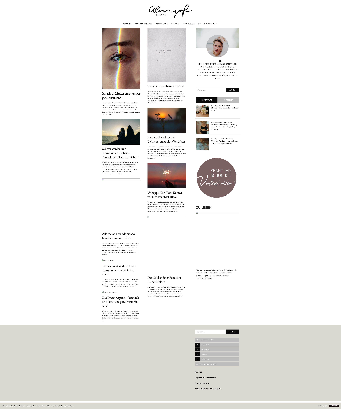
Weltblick (127, 24)
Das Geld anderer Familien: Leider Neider (164, 280)
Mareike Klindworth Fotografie (208, 389)
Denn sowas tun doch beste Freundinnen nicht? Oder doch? (118, 270)
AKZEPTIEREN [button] (334, 406)
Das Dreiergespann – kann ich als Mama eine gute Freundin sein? (120, 302)
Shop (199, 24)
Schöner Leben (161, 24)
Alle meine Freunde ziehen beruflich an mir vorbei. (118, 236)
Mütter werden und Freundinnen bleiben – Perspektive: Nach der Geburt (120, 153)
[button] (213, 24)
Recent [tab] (229, 100)
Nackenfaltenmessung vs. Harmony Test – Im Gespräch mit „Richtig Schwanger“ (224, 126)
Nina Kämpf (226, 105)
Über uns (207, 24)
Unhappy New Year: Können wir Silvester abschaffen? (165, 195)
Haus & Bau (175, 24)
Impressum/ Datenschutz (206, 378)
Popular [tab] (207, 100)
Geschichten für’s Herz (143, 24)
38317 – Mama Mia (189, 24)
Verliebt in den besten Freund (166, 86)
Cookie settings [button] (323, 406)
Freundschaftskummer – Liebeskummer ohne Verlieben (166, 139)
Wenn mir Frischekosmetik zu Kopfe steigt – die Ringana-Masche (224, 142)
